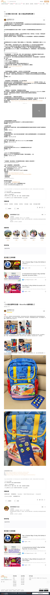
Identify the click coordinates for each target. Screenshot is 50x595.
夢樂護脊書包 (13, 494)
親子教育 (11, 204)
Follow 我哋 (25, 197)
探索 (24, 3)
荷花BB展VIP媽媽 (36, 204)
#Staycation (44, 578)
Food (16, 589)
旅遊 (12, 195)
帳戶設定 (22, 579)
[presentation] (4, 234)
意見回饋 (14, 584)
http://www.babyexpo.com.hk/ (16, 173)
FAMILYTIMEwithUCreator (29, 494)
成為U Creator (18, 3)
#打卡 (35, 578)
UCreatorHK (38, 494)
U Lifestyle (3, 589)
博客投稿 (14, 585)
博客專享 (36, 3)
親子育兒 (21, 204)
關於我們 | (3, 590)
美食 (43, 3)
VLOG (41, 3)
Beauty (13, 589)
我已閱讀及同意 (40, 593)
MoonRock (20, 494)
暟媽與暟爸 (8, 238)
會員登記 (41, 1)
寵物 (20, 195)
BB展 (31, 204)
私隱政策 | (15, 590)
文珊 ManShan (25, 238)
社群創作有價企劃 (4, 3)
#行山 (33, 578)
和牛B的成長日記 (16, 238)
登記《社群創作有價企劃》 (16, 192)
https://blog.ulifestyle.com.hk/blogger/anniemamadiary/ (21, 474)
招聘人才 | (19, 590)
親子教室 (16, 204)
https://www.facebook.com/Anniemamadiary (17, 473)
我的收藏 (22, 581)
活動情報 (27, 195)
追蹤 (44, 20)
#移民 (30, 579)
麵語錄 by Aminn (33, 238)
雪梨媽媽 (42, 238)
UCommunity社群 (8, 496)
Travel (7, 589)
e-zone (22, 589)
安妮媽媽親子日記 (10, 19)
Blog (19, 589)
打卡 (10, 195)
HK (10, 589)
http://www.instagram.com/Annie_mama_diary (17, 472)
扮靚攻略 (23, 195)
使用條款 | (11, 590)
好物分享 (6, 204)
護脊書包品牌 (7, 494)
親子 (5, 11)
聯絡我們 (22, 590)
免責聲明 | (7, 590)
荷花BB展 (26, 204)
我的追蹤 (22, 582)
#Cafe (40, 578)
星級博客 (31, 3)
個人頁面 (22, 578)
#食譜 (38, 578)
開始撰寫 (46, 1)
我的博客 (22, 584)
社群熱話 (11, 3)
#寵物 (30, 578)
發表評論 (7, 248)
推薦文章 (27, 3)
